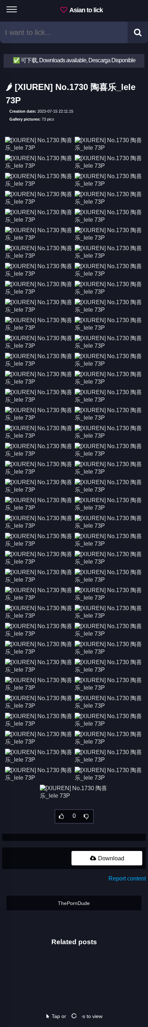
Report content (127, 878)
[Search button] (138, 32)
